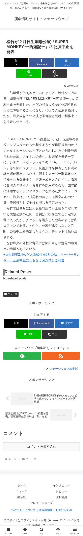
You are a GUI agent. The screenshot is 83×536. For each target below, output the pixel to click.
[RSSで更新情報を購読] (61, 356)
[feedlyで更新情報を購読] (22, 356)
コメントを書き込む (41, 446)
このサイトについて (23, 510)
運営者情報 (46, 510)
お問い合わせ (64, 510)
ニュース (12, 294)
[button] (54, 73)
